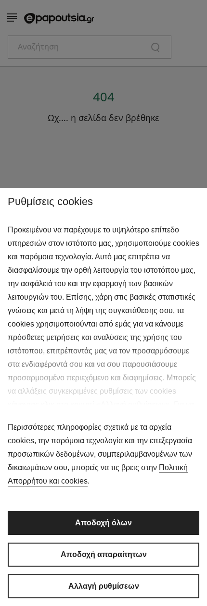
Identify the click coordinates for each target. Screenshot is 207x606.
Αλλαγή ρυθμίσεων (103, 586)
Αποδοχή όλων (103, 523)
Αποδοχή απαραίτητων (104, 554)
